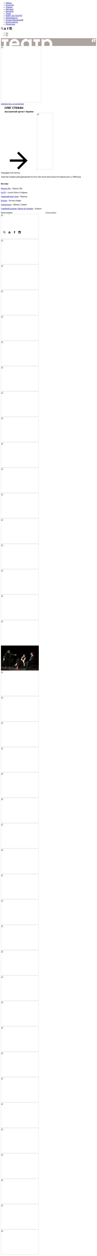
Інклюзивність (12, 18)
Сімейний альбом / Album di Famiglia (17, 209)
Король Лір (6, 188)
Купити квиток (12, 22)
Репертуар (10, 24)
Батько (4, 201)
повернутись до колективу (12, 104)
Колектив (10, 5)
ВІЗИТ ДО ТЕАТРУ (14, 16)
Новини (9, 7)
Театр (8, 14)
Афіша (9, 3)
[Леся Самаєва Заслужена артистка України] (27, 169)
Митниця (9, 9)
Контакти (9, 11)
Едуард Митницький (14, 20)
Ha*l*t (3, 193)
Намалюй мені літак (9, 197)
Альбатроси (6, 205)
